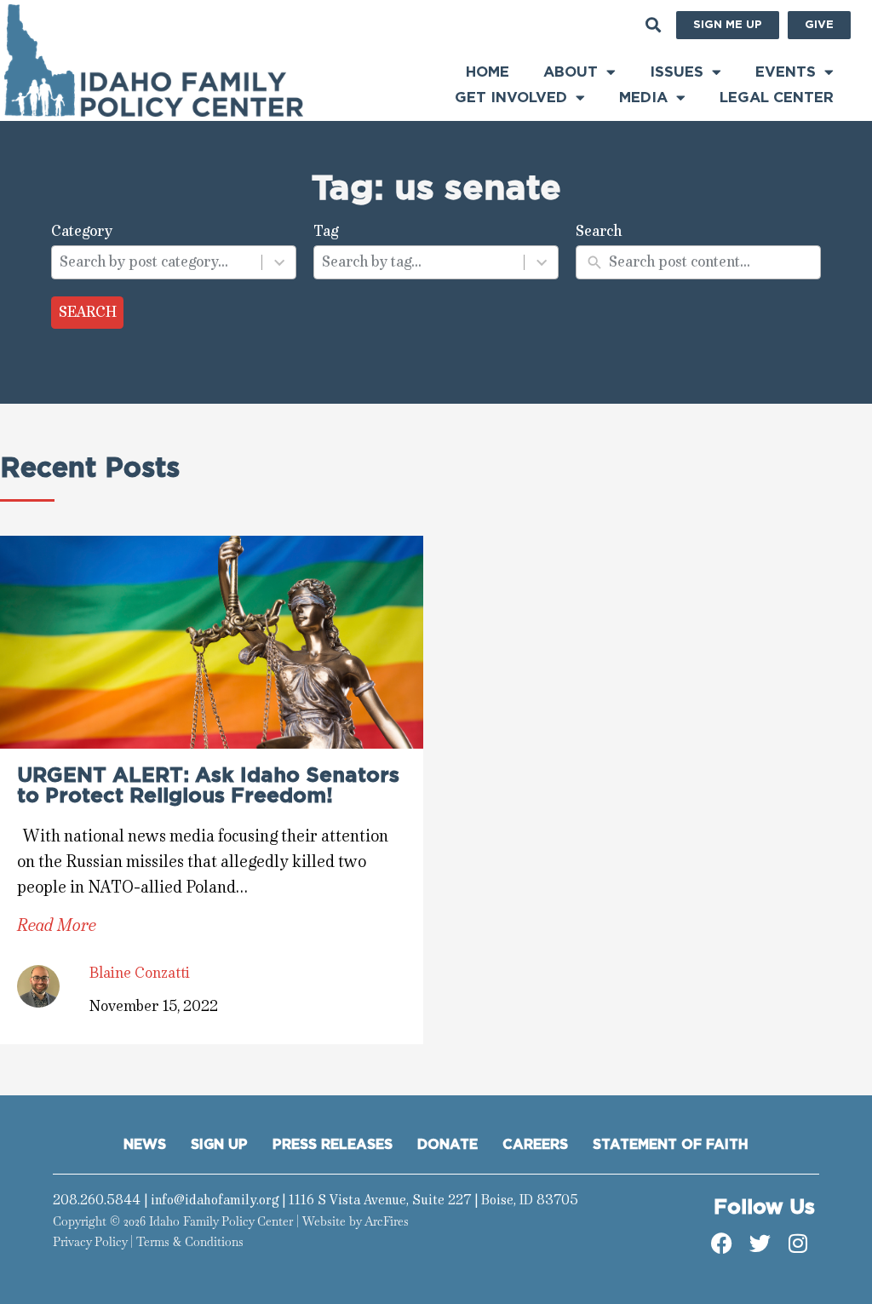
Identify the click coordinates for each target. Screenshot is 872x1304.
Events (785, 72)
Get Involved (511, 97)
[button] (654, 25)
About (570, 72)
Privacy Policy (90, 1241)
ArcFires (386, 1221)
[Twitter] (760, 1243)
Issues (676, 72)
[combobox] (157, 262)
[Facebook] (721, 1243)
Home (487, 72)
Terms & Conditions (190, 1241)
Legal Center (777, 97)
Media (643, 97)
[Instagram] (798, 1243)
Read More (56, 925)
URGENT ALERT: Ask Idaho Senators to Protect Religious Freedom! (208, 786)
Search (88, 311)
